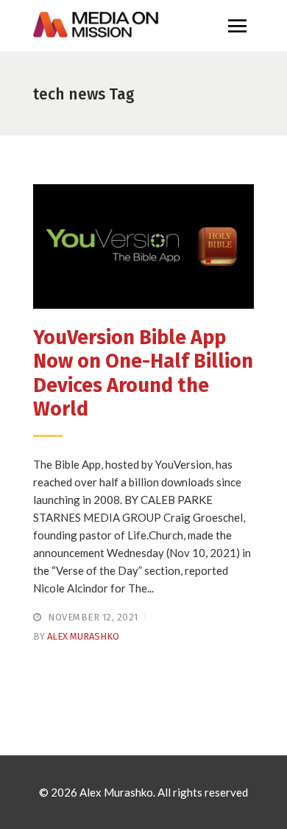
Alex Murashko (83, 636)
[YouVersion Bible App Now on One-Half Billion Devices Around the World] (143, 246)
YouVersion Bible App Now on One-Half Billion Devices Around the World (143, 373)
